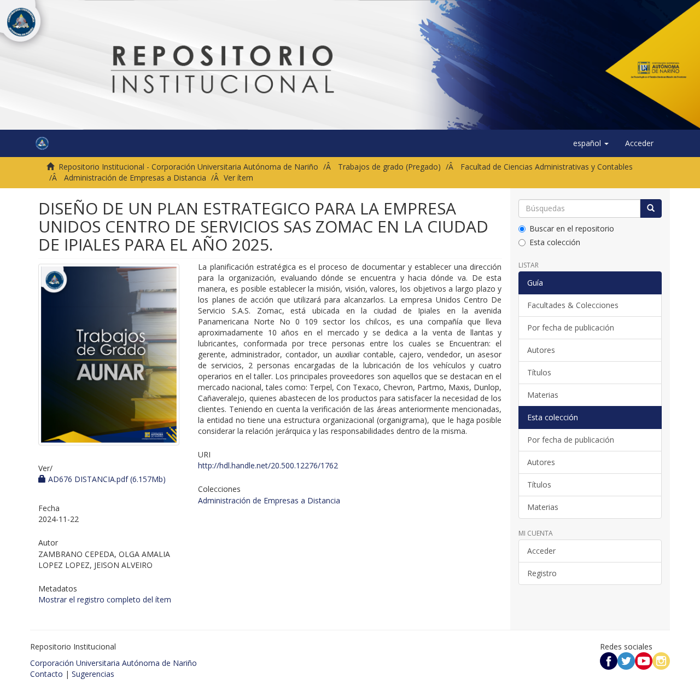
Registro (542, 573)
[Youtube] (643, 660)
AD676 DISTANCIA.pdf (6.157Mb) (106, 479)
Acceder (541, 551)
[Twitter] (626, 660)
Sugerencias (93, 674)
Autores (541, 350)
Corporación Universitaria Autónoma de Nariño (113, 663)
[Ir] (651, 208)
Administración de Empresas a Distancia (135, 177)
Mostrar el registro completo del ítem (104, 599)
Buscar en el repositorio (571, 228)
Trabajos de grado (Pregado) (389, 166)
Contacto (46, 674)
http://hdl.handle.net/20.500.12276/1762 (268, 465)
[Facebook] (608, 660)
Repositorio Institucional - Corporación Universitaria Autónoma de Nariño (188, 166)
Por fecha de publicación (570, 327)
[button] (591, 143)
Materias (542, 395)
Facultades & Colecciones (573, 305)
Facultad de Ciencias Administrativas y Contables (546, 166)
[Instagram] (661, 660)
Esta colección (554, 242)
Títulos (539, 372)
